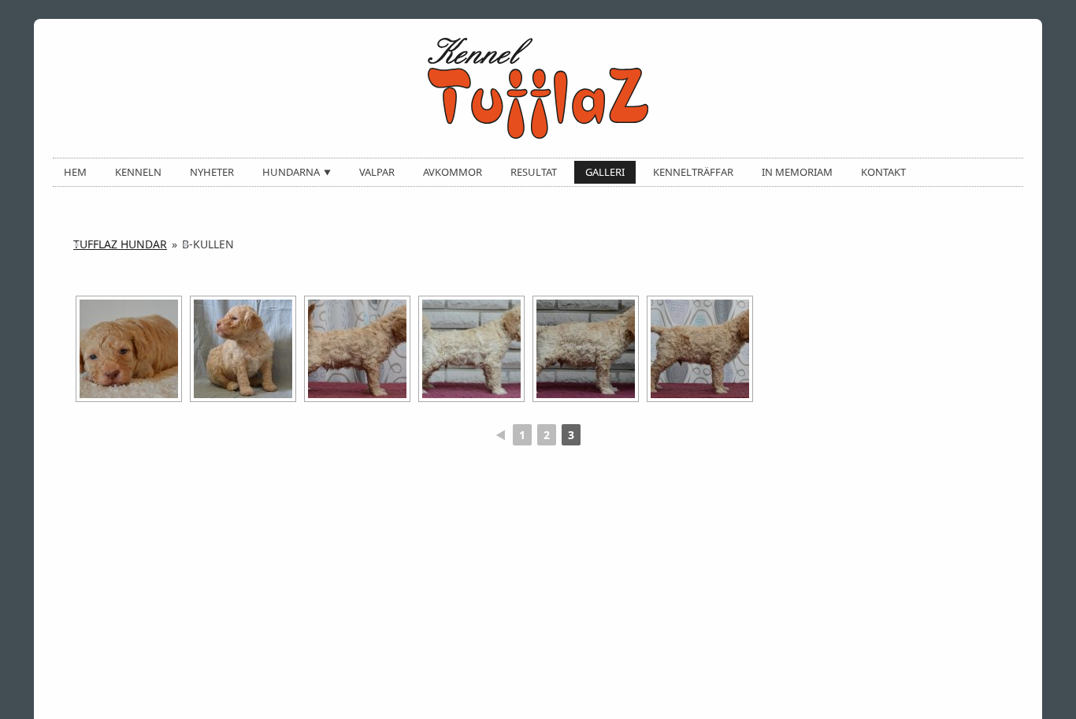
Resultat (533, 172)
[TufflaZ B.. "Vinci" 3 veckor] (129, 349)
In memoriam (797, 172)
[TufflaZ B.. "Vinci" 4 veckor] (243, 349)
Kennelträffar (693, 172)
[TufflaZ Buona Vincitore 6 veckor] (471, 349)
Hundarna (291, 172)
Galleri (605, 172)
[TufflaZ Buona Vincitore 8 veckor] (700, 349)
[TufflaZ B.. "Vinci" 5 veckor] (357, 349)
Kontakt (883, 172)
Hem (75, 172)
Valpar (377, 172)
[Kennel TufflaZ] (538, 88)
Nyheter (212, 172)
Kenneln (138, 172)
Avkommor (452, 172)
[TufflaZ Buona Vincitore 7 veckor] (585, 349)
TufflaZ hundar (120, 244)
